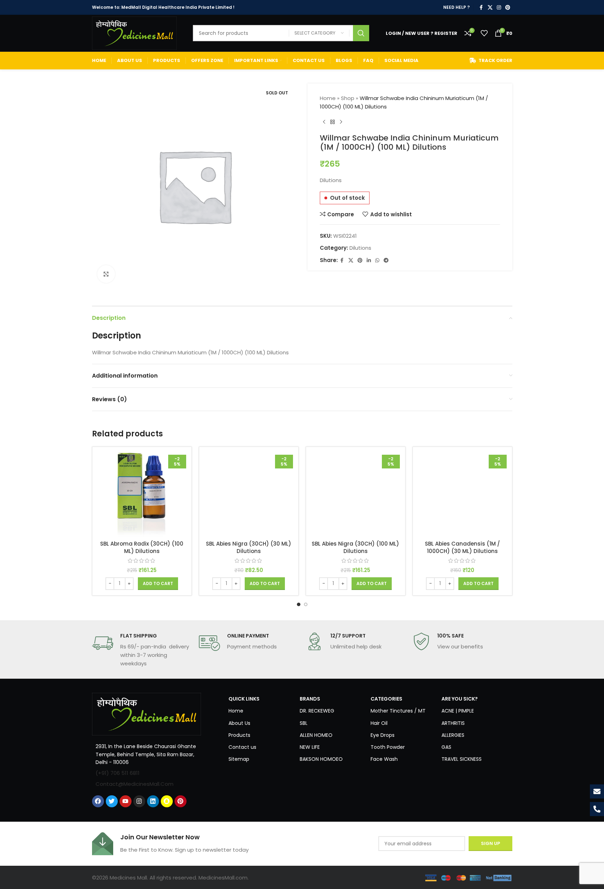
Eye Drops (383, 735)
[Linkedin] (153, 801)
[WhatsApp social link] (377, 260)
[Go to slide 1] (298, 604)
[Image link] (146, 713)
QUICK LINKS (244, 698)
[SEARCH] (361, 33)
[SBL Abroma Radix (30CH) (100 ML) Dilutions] (142, 494)
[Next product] (341, 122)
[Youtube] (126, 801)
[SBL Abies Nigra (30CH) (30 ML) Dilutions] (249, 494)
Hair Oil (379, 723)
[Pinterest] (181, 801)
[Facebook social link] (481, 7)
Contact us (242, 747)
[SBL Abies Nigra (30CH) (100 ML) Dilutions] (355, 494)
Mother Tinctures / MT (398, 710)
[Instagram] (139, 801)
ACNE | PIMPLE (457, 710)
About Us (239, 723)
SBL (303, 723)
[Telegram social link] (386, 260)
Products (239, 735)
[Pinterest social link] (507, 7)
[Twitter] (112, 801)
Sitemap (238, 759)
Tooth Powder (388, 747)
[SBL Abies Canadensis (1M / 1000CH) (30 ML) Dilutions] (462, 494)
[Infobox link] (142, 650)
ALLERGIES (452, 735)
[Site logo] (134, 32)
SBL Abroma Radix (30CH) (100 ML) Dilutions (141, 547)
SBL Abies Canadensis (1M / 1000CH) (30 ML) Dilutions (462, 547)
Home (328, 98)
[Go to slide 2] (305, 604)
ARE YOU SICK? (459, 698)
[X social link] (490, 7)
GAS (446, 747)
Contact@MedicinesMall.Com (134, 784)
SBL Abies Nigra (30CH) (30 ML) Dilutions (248, 547)
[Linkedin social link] (369, 260)
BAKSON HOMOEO (321, 759)
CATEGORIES (386, 698)
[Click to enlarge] (106, 274)
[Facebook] (98, 801)
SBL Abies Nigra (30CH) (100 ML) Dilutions (355, 547)
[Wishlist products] (484, 33)
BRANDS (310, 698)
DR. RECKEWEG (317, 710)
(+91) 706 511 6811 (118, 773)
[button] (158, 583)
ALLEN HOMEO (316, 735)
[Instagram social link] (499, 7)
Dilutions (360, 247)
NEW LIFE (310, 747)
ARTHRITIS (453, 723)
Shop (347, 98)
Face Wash (384, 759)
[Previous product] (324, 122)
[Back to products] (332, 122)
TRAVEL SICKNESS (461, 759)
